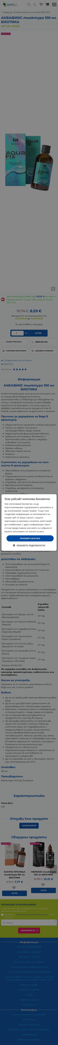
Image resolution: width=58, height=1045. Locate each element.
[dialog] (29, 522)
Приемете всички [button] (30, 538)
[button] (29, 545)
